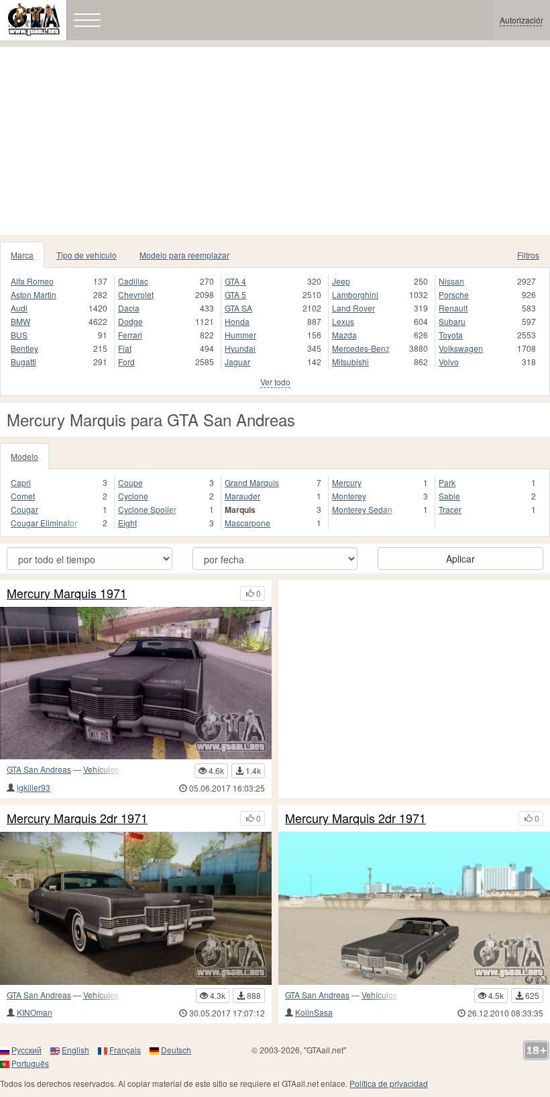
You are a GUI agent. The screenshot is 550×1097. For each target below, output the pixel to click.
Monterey (349, 496)
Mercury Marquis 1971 (67, 593)
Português (30, 1063)
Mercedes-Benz (361, 348)
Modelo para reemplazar (184, 254)
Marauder (242, 496)
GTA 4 (235, 281)
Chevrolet (136, 294)
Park (447, 482)
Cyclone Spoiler (147, 509)
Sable (449, 496)
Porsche (454, 294)
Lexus (343, 321)
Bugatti (23, 361)
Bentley (24, 348)
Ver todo (275, 381)
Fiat (124, 348)
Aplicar (460, 558)
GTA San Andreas (39, 769)
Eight (127, 522)
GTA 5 (235, 294)
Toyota (451, 334)
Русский (26, 1049)
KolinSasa (314, 1012)
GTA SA (238, 308)
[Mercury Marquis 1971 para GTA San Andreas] (136, 683)
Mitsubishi (350, 361)
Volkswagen (461, 348)
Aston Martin (33, 294)
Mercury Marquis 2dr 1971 (77, 818)
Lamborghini (355, 294)
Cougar (24, 509)
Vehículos (101, 769)
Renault (453, 308)
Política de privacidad (388, 1083)
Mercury (347, 482)
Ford (126, 361)
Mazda (344, 334)
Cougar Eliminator (44, 522)
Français (125, 1049)
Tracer (450, 509)
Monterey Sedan (362, 509)
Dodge (130, 321)
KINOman (34, 1012)
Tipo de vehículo (86, 254)
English (75, 1049)
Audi (19, 308)
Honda (237, 321)
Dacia (129, 308)
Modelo (24, 456)
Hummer (240, 334)
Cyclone (133, 496)
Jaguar (237, 361)
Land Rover (353, 308)
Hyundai (240, 348)
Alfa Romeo (32, 281)
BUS (19, 334)
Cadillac (133, 281)
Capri (21, 482)
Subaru (452, 321)
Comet (23, 496)
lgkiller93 (33, 787)
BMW (20, 321)
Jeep (341, 281)
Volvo (449, 361)
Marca (22, 254)
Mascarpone (247, 522)
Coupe (130, 482)
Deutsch (176, 1049)
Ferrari (130, 334)
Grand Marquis (252, 482)
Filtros (528, 254)
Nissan (451, 281)
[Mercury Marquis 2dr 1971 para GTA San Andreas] (136, 908)
